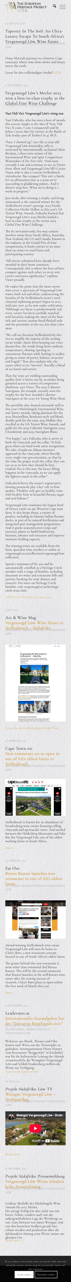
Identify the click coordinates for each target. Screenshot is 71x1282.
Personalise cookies (46, 1274)
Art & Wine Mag (34, 622)
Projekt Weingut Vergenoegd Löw (30, 105)
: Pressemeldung (35, 1181)
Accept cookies (24, 1274)
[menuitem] (52, 7)
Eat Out (33, 876)
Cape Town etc (32, 756)
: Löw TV (30, 1094)
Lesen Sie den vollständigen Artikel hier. (32, 728)
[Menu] (61, 7)
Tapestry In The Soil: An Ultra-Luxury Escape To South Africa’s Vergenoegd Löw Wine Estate (34, 36)
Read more (12, 1154)
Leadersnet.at (34, 1018)
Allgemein (13, 43)
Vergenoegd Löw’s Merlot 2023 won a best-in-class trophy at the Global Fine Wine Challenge (35, 98)
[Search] (52, 7)
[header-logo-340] (29, 7)
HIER (57, 72)
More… (10, 848)
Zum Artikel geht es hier (21, 1071)
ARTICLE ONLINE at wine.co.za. (28, 597)
